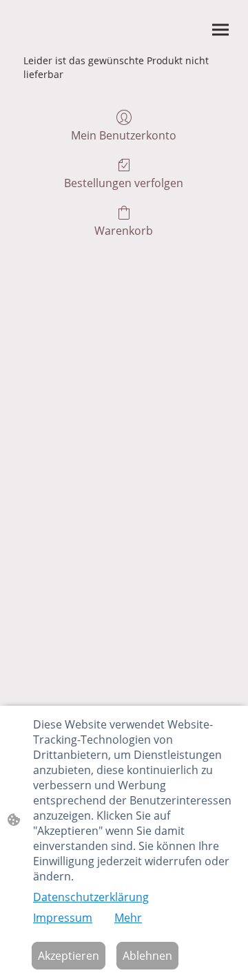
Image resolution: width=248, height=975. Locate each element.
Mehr (128, 917)
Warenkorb (123, 230)
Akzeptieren (68, 955)
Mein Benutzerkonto (123, 135)
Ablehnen (147, 955)
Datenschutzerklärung (91, 897)
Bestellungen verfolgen (123, 182)
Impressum (62, 917)
